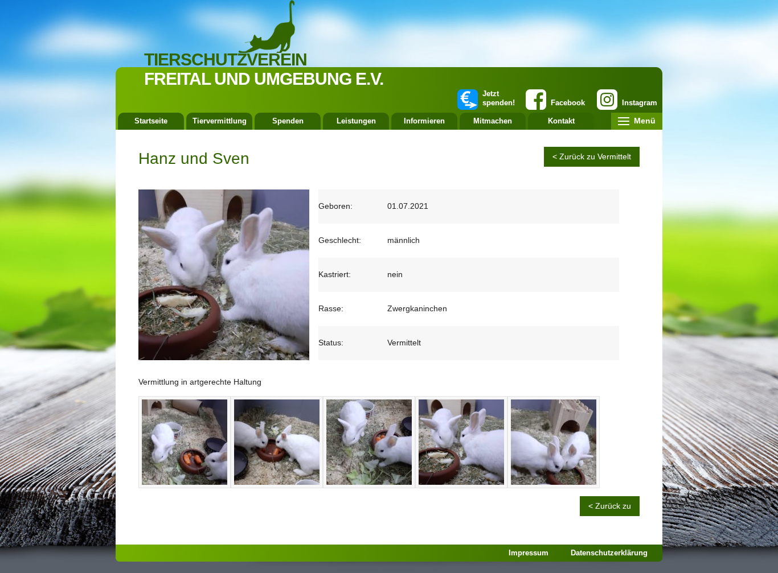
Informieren (424, 121)
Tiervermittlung (220, 121)
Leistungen (356, 121)
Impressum (528, 553)
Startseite (150, 121)
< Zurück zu (609, 505)
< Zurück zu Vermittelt (591, 156)
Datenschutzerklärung (609, 553)
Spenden (288, 121)
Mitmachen (492, 121)
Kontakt (561, 121)
